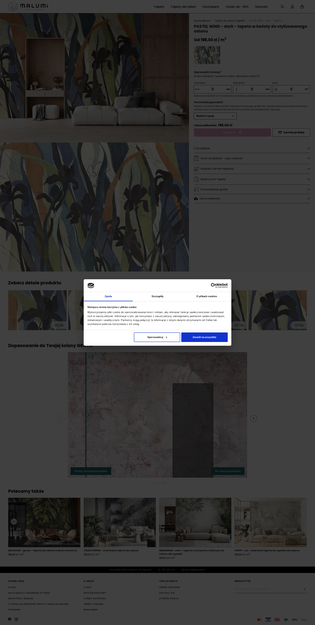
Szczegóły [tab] (158, 296)
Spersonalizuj (155, 337)
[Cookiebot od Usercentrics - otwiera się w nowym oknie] (213, 285)
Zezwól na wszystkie (204, 337)
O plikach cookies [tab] (206, 296)
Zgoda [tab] (108, 296)
